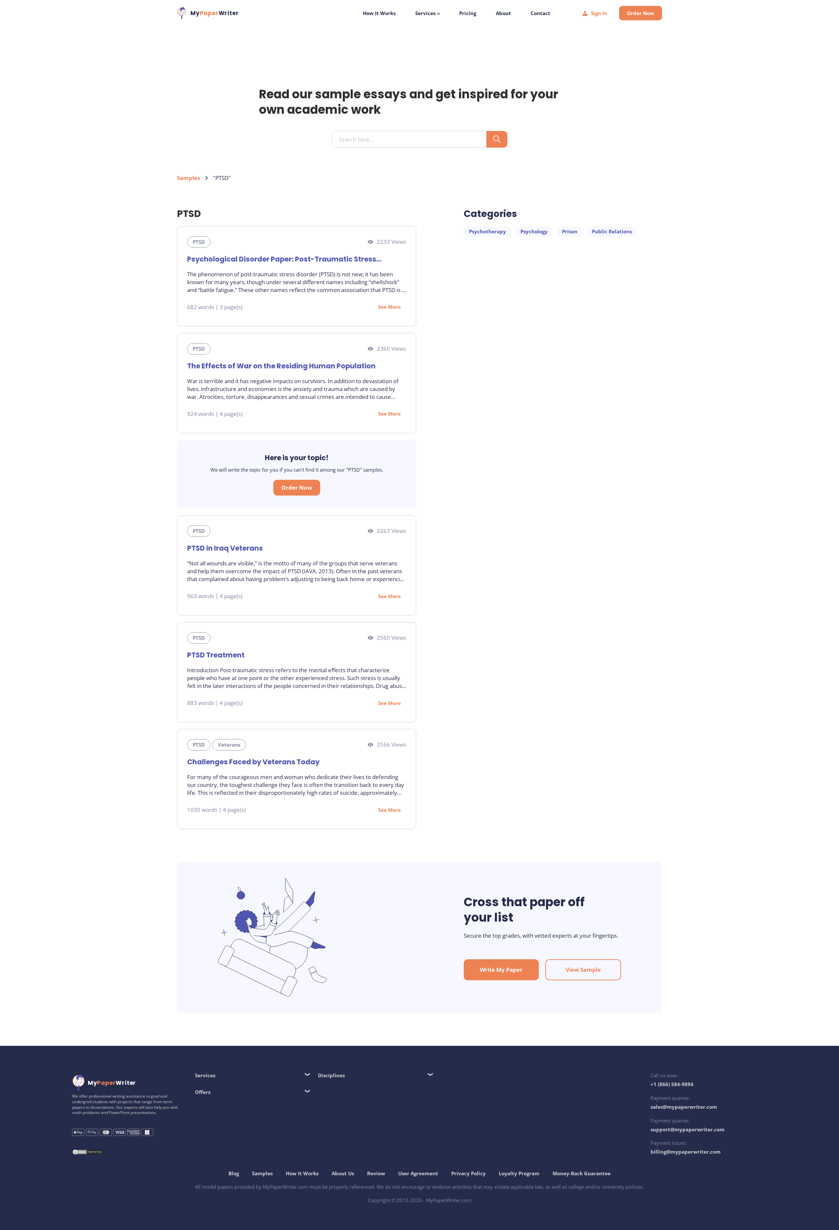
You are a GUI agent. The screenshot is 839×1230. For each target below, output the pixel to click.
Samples (188, 178)
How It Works (379, 13)
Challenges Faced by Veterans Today (253, 762)
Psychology (534, 231)
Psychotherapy (487, 231)
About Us (343, 1173)
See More (389, 306)
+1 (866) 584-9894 (672, 1084)
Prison (569, 231)
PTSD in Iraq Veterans (225, 548)
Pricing (467, 13)
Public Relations (612, 231)
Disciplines (331, 1075)
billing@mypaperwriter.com (686, 1151)
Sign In (599, 13)
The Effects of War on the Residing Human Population (281, 366)
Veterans (229, 744)
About (503, 13)
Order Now (640, 13)
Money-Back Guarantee (582, 1173)
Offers (202, 1092)
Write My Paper (501, 969)
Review (376, 1173)
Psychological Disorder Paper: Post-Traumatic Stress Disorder (281, 259)
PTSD (199, 242)
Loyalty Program (519, 1173)
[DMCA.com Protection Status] (87, 1153)
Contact (540, 13)
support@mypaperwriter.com (688, 1129)
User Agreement (418, 1173)
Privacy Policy (468, 1173)
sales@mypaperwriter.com (684, 1106)
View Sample (583, 969)
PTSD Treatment (215, 655)
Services (426, 13)
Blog (233, 1173)
